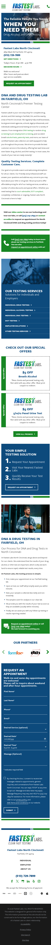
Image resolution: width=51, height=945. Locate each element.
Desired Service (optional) (16, 727)
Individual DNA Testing (16, 315)
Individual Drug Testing (17, 305)
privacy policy (21, 799)
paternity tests (23, 137)
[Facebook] (12, 881)
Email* (7, 718)
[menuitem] (25, 924)
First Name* (9, 691)
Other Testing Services (16, 331)
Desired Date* (10, 736)
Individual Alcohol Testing (19, 310)
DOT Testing (11, 321)
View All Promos (24, 434)
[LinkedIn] (28, 881)
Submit (9, 810)
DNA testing (28, 130)
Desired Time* (10, 745)
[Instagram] (39, 881)
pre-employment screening (22, 133)
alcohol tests (12, 137)
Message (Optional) (13, 754)
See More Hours (11, 67)
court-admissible (23, 191)
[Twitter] (17, 881)
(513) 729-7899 (21, 239)
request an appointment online (24, 247)
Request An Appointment (20, 487)
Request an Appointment (19, 83)
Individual (25, 860)
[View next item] (48, 652)
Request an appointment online (24, 623)
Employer (25, 864)
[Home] (26, 6)
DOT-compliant (37, 191)
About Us (26, 868)
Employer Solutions (15, 326)
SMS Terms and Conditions (17, 802)
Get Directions (11, 59)
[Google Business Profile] (22, 881)
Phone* (7, 709)
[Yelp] (33, 881)
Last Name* (9, 700)
